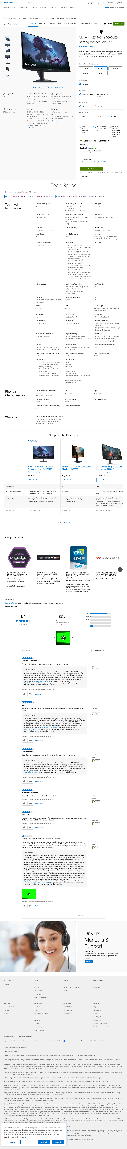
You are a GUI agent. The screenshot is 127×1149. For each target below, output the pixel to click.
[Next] (120, 569)
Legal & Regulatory (92, 1041)
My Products (37, 994)
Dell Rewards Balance (40, 997)
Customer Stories (39, 1030)
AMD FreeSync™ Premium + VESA (85, 129)
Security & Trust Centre (100, 1023)
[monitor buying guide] (5, 23)
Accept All (58, 1142)
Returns (66, 990)
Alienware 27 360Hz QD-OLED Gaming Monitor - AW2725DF (40, 468)
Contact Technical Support (71, 987)
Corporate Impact (39, 1027)
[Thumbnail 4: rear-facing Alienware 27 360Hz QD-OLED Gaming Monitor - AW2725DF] (7, 57)
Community (96, 984)
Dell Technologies (9, 1036)
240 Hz (84, 116)
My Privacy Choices (56, 1041)
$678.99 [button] (108, 23)
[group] (45, 57)
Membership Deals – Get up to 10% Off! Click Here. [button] (96, 162)
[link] (102, 2)
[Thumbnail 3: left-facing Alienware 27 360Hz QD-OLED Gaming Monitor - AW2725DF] (7, 51)
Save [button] (89, 148)
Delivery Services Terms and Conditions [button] (92, 153)
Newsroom (37, 1020)
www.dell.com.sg (93, 1055)
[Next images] (8, 76)
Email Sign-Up (97, 1017)
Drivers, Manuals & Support (88, 23)
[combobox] (50, 2)
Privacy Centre (97, 1020)
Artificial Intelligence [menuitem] (9, 7)
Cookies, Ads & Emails (76, 1041)
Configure (33, 23)
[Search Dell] (73, 2)
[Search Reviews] (53, 650)
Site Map (6, 984)
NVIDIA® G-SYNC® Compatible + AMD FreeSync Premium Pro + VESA (116, 131)
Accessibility (105, 1041)
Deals (5, 1020)
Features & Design (55, 23)
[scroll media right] (72, 638)
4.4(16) (38, 472)
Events (95, 1013)
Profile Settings (38, 990)
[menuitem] (23, 7)
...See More (30, 128)
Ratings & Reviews (70, 23)
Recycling (36, 1023)
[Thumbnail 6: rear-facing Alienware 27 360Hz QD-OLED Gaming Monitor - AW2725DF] (7, 69)
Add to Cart (119, 24)
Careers (36, 1010)
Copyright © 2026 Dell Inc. (11, 1041)
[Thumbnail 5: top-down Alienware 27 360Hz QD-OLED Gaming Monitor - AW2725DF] (7, 63)
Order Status (37, 987)
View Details (33, 480)
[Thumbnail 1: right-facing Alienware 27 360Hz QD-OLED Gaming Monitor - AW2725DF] (7, 39)
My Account (37, 984)
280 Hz (99, 116)
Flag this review (39, 694)
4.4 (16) (92, 47)
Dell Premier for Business (117, 7)
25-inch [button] (85, 68)
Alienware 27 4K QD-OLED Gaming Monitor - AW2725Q (76, 468)
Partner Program (68, 1013)
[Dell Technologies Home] (11, 2)
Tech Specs (43, 23)
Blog (94, 1007)
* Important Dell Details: (10, 1051)
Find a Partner (68, 1007)
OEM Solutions (68, 1010)
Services (6, 1017)
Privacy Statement (40, 1041)
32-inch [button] (115, 68)
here (58, 1122)
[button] (92, 2)
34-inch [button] (85, 73)
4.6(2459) (107, 472)
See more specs (62, 522)
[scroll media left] (54, 638)
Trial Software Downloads (100, 1027)
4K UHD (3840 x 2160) (101, 95)
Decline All (44, 1142)
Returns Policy (20, 1078)
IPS (98, 106)
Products (6, 1010)
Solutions (6, 1013)
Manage (12, 1142)
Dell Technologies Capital (41, 1013)
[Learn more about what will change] (108, 95)
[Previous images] (8, 33)
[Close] (64, 1125)
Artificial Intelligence (9, 1007)
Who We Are (37, 1007)
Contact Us (96, 987)
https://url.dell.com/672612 (32, 683)
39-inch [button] (100, 73)
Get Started (89, 961)
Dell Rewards (97, 1010)
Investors (36, 1017)
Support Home (68, 984)
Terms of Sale (27, 1041)
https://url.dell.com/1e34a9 (42, 681)
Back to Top (80, 915)
